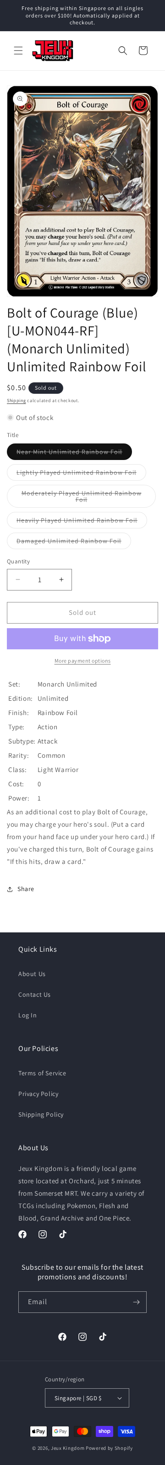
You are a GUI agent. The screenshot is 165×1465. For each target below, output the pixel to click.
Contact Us (34, 994)
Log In (27, 1015)
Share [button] (25, 889)
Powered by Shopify (109, 1448)
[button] (18, 50)
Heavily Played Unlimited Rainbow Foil (81, 522)
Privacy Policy (38, 1094)
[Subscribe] (136, 1302)
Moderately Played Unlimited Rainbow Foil (82, 498)
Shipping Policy (41, 1114)
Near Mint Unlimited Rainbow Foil (74, 453)
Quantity (18, 561)
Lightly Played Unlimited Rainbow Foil (81, 474)
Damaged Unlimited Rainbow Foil (73, 542)
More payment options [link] (83, 660)
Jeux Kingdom (67, 1448)
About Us (32, 974)
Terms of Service (42, 1073)
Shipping (16, 400)
